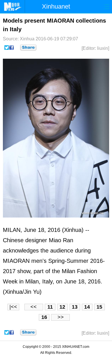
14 (87, 307)
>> (60, 317)
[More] (28, 47)
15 (99, 307)
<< (33, 307)
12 (62, 307)
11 (50, 307)
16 (44, 317)
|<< (13, 307)
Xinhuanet (56, 6)
